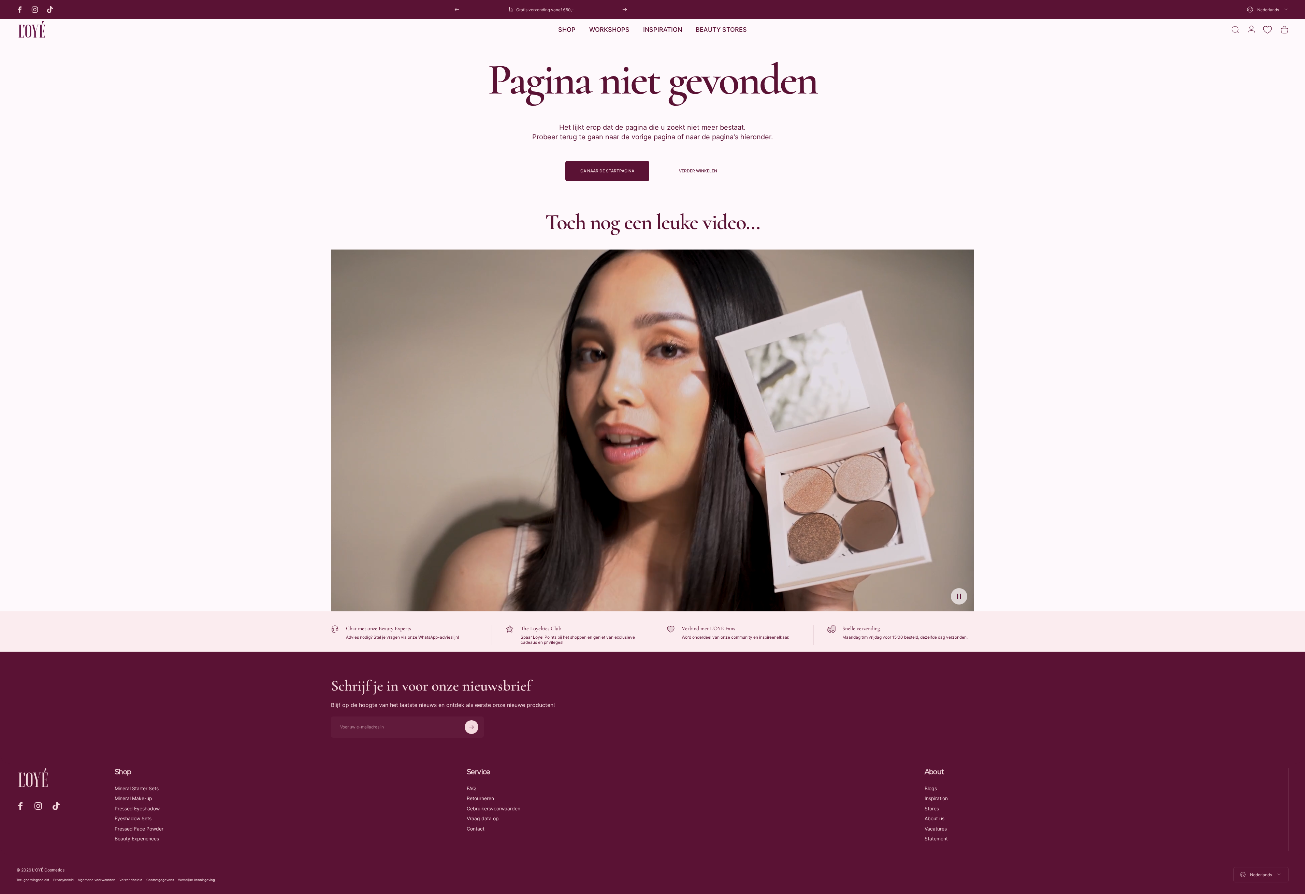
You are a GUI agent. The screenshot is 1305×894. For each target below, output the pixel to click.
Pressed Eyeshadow (137, 808)
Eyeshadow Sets (133, 818)
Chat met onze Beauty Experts (378, 628)
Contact (475, 829)
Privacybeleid (63, 880)
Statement (936, 838)
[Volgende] (624, 9)
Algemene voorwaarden (96, 880)
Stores (932, 808)
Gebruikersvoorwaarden (493, 808)
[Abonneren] (471, 727)
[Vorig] (456, 9)
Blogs (931, 788)
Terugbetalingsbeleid (32, 880)
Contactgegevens (160, 880)
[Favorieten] (1267, 30)
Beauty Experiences (137, 838)
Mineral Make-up (133, 798)
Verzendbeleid (130, 880)
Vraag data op (483, 818)
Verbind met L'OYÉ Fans (708, 628)
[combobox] (1268, 9)
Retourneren (480, 798)
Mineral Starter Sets (137, 788)
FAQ (471, 788)
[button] (959, 596)
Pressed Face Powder (139, 829)
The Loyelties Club (541, 628)
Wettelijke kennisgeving (196, 880)
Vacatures (936, 829)
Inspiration (936, 798)
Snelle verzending (861, 628)
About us (934, 818)
